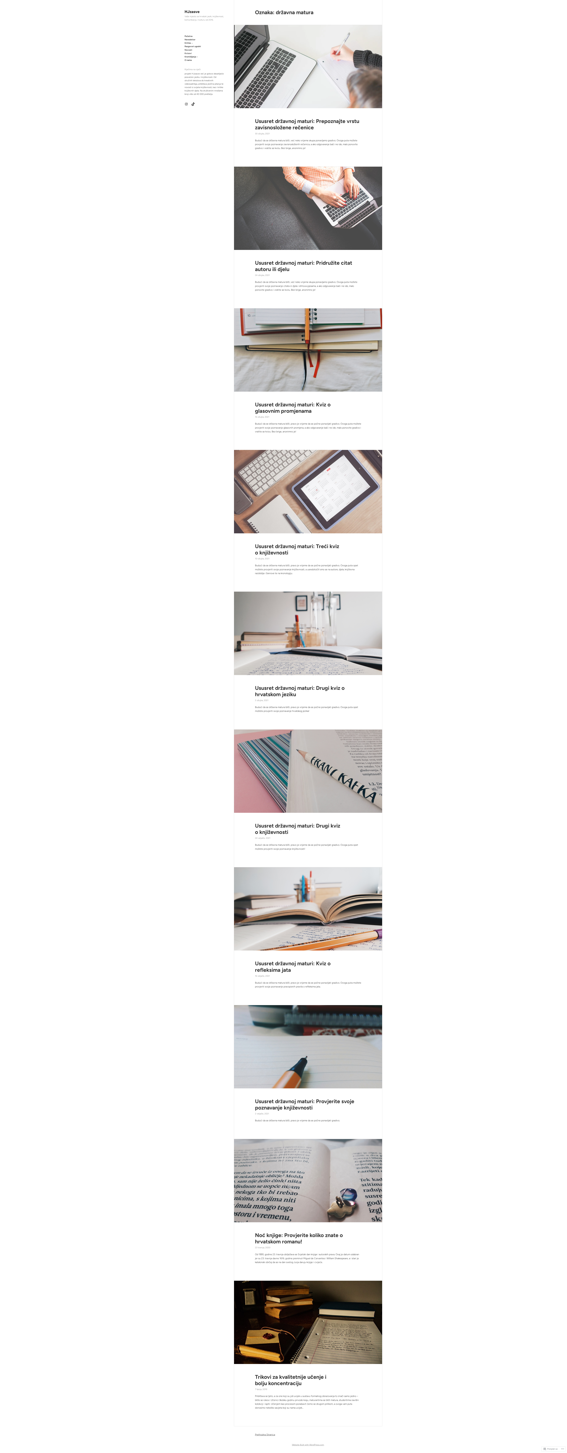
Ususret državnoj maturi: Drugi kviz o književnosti (297, 829)
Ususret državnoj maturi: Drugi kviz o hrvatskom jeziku (300, 691)
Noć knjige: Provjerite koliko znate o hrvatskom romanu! (299, 1238)
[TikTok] (193, 104)
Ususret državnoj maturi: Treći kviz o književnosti (297, 549)
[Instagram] (186, 104)
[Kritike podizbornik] (192, 43)
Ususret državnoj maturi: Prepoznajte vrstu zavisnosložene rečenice (307, 124)
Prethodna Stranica (265, 1434)
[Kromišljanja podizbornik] (197, 56)
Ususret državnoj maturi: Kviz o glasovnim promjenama (293, 407)
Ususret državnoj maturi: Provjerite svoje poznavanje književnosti (304, 1104)
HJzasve (192, 11)
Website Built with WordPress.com (308, 1445)
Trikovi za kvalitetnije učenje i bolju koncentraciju (290, 1380)
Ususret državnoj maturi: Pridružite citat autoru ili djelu (303, 266)
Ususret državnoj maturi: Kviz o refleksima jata (293, 966)
